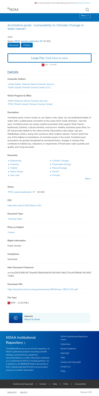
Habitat (13, 167)
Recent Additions (68, 348)
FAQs (63, 371)
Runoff (55, 171)
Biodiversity (15, 160)
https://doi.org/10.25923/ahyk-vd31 (24, 205)
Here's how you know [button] (82, 3)
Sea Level (14, 175)
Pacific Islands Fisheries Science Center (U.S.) (29, 87)
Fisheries (14, 164)
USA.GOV (23, 392)
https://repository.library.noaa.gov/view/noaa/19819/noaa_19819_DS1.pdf (42, 289)
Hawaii (11, 232)
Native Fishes (16, 171)
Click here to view (49, 58)
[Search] (88, 9)
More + (88, 178)
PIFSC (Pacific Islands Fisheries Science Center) (30, 104)
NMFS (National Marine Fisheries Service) (27, 100)
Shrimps (56, 175)
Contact (42, 384)
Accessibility (80, 384)
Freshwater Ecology (61, 164)
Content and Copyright (71, 362)
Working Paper (15, 218)
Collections (66, 344)
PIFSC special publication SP (28, 41)
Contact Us (65, 366)
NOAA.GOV (12, 392)
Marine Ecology (59, 167)
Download (13, 45)
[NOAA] (13, 9)
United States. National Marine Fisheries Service (30, 84)
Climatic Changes (60, 160)
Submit (64, 353)
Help (63, 357)
